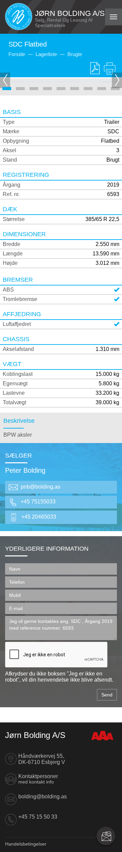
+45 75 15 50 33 (37, 817)
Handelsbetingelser (25, 844)
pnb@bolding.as (40, 487)
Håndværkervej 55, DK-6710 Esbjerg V (41, 759)
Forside (16, 54)
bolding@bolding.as (42, 796)
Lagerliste (46, 54)
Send (107, 694)
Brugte (74, 54)
